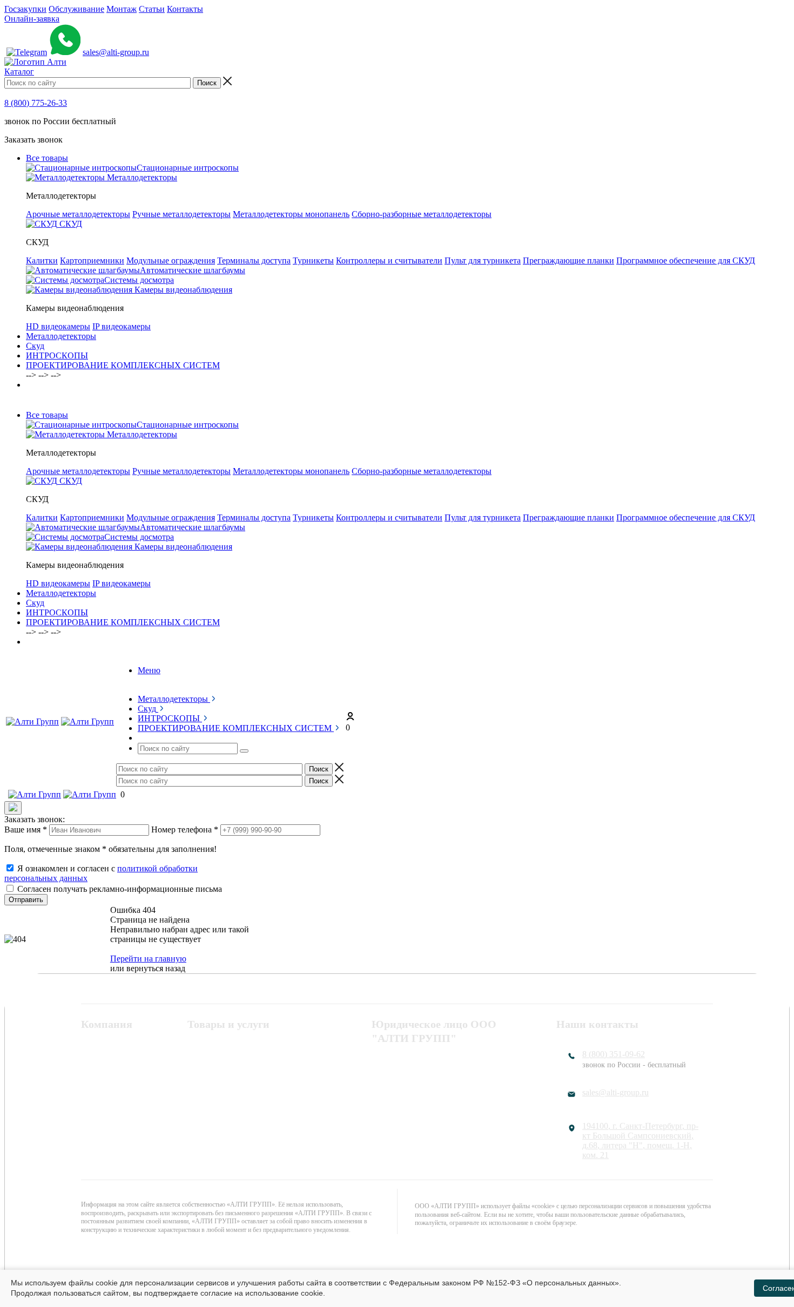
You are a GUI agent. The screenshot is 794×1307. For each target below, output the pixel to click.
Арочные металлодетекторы (78, 214)
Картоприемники (92, 260)
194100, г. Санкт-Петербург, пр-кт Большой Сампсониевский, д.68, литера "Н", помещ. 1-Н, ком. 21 (640, 1140)
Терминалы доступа (254, 260)
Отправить (26, 900)
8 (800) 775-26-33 (35, 102)
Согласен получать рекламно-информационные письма (119, 888)
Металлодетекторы (61, 336)
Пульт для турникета (483, 260)
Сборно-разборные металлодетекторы (422, 214)
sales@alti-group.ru (116, 52)
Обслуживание (76, 8)
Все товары (47, 157)
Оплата (94, 1075)
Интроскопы (210, 1075)
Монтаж (121, 8)
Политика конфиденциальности (431, 1061)
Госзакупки (25, 8)
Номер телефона (184, 829)
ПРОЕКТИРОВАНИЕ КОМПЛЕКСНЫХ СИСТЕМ (123, 365)
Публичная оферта (406, 1089)
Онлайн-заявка (31, 18)
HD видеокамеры (58, 326)
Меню (149, 670)
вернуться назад (155, 968)
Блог (89, 1117)
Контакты (185, 8)
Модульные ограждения (170, 260)
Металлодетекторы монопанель (291, 214)
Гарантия (98, 1089)
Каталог (19, 71)
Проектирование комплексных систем (244, 1093)
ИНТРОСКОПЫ (57, 355)
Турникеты (313, 260)
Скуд (35, 345)
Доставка (98, 1103)
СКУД (198, 1061)
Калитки (42, 260)
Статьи (152, 8)
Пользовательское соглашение (427, 1075)
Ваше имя (25, 829)
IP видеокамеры (121, 326)
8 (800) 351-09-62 (613, 1054)
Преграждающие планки (568, 260)
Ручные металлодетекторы (181, 214)
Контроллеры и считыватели (389, 260)
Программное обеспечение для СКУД (685, 260)
